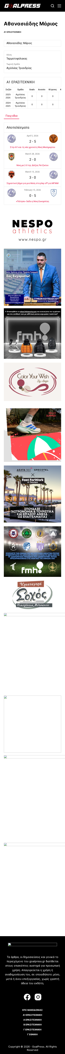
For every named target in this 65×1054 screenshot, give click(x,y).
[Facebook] (27, 997)
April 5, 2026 (32, 136)
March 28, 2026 (32, 154)
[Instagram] (38, 997)
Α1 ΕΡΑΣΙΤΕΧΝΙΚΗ (12, 32)
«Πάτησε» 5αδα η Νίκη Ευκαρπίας (32, 201)
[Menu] (59, 6)
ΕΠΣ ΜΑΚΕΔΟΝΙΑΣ (32, 1010)
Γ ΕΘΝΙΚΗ (32, 1034)
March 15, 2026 (32, 172)
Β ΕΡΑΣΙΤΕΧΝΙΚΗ (33, 1024)
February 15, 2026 (32, 190)
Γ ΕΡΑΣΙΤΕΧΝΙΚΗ (33, 1029)
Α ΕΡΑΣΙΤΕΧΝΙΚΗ (32, 1019)
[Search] (52, 5)
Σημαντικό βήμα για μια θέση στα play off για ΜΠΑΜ (32, 183)
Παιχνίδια (12, 115)
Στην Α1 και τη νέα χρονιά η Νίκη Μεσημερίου (32, 147)
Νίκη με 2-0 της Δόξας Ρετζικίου (32, 165)
